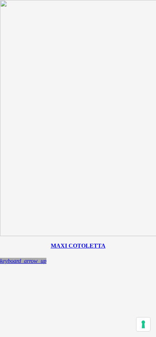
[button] (23, 261)
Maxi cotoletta (78, 246)
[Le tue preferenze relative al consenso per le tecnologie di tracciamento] (143, 324)
